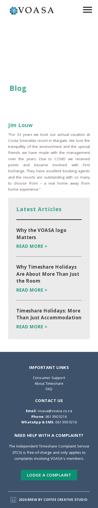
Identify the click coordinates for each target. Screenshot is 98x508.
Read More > (32, 246)
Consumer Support (49, 377)
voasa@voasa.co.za (49, 410)
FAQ (49, 388)
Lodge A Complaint (49, 475)
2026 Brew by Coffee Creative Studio (53, 499)
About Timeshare (49, 383)
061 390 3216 (49, 416)
